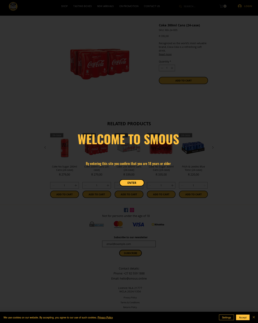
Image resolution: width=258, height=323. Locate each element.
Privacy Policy (105, 317)
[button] (131, 182)
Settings (226, 317)
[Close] (254, 317)
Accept (243, 317)
